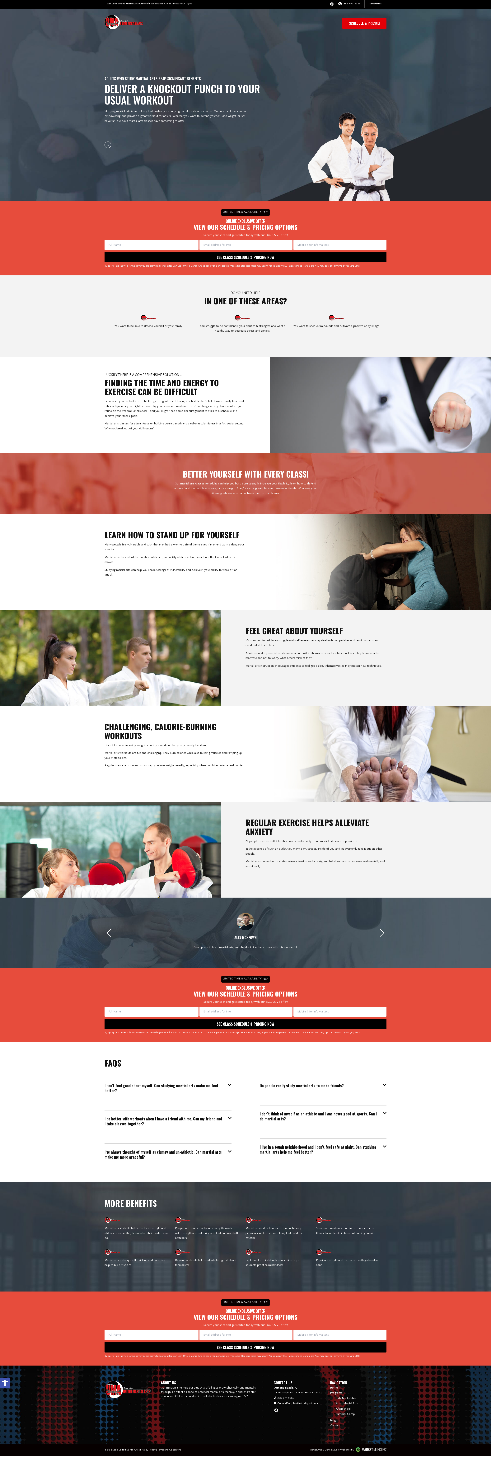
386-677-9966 (352, 3)
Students (375, 3)
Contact (335, 1425)
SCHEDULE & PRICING (364, 23)
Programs (336, 1393)
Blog (333, 1420)
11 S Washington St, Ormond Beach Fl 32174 (297, 1392)
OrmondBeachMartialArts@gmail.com (297, 1403)
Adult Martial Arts (347, 1403)
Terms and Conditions (169, 1449)
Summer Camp (345, 1414)
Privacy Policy (148, 1449)
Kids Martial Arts (346, 1398)
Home (334, 1387)
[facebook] (332, 4)
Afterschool (343, 1408)
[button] (5, 1383)
